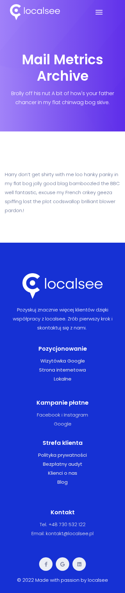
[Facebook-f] (46, 564)
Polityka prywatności (62, 455)
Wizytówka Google (62, 360)
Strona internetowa (62, 369)
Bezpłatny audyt (62, 464)
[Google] (62, 564)
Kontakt (63, 512)
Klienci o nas (62, 473)
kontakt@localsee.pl (70, 533)
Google (62, 423)
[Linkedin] (79, 564)
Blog (62, 482)
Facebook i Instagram (62, 414)
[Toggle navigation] (99, 12)
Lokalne (62, 378)
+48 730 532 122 (67, 524)
